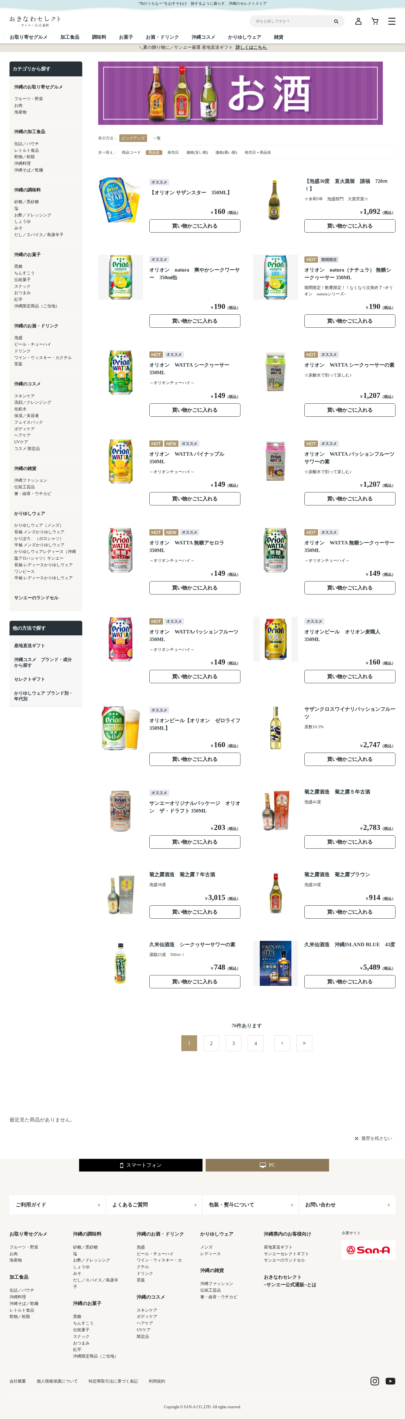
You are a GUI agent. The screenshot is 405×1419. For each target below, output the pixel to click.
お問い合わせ (320, 1204)
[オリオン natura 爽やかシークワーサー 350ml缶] (120, 277)
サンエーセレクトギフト (286, 1253)
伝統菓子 (81, 1329)
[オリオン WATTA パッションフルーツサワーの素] (275, 461)
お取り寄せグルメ (28, 1233)
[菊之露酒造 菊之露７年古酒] (120, 893)
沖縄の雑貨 (212, 1270)
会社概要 (17, 1381)
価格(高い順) (226, 152)
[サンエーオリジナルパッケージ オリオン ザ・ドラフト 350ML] (120, 810)
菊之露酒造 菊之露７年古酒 (182, 874)
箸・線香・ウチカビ (218, 1296)
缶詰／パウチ (21, 1290)
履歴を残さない (376, 1138)
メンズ (206, 1247)
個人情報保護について (57, 1381)
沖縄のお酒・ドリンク (160, 1233)
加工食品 (18, 1277)
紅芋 (77, 1349)
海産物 (15, 1260)
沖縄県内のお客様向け (287, 1233)
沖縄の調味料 (87, 1233)
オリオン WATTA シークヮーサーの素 (349, 365)
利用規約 (157, 1381)
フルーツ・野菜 (23, 1247)
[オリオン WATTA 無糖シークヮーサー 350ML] (275, 550)
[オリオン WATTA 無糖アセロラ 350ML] (120, 550)
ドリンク (145, 1273)
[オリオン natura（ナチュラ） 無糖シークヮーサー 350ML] (275, 277)
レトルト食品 (21, 1310)
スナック (81, 1336)
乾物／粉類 (19, 1316)
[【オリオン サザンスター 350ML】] (120, 199)
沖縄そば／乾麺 (23, 1303)
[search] (339, 21)
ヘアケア (145, 1323)
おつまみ (81, 1343)
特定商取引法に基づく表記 (113, 1381)
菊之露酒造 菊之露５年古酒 (337, 791)
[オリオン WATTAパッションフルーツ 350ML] (120, 639)
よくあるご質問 (130, 1204)
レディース (210, 1253)
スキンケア (147, 1310)
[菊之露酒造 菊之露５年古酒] (275, 810)
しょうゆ (81, 1266)
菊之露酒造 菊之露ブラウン (337, 874)
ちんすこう (83, 1323)
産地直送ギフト (278, 1247)
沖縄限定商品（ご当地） (95, 1356)
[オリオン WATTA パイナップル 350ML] (120, 461)
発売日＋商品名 (258, 152)
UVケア (144, 1329)
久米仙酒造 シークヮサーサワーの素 (192, 944)
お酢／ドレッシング (91, 1260)
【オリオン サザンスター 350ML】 (190, 192)
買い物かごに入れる (195, 225)
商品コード (131, 152)
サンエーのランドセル (284, 1260)
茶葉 (141, 1280)
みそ (77, 1273)
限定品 (143, 1336)
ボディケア (147, 1316)
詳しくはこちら (252, 47)
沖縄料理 (17, 1296)
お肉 (13, 1253)
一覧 (157, 138)
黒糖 (77, 1316)
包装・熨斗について (231, 1204)
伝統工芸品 (210, 1290)
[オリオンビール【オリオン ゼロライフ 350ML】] (120, 727)
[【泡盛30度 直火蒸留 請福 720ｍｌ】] (275, 199)
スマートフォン (144, 1165)
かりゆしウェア (217, 1233)
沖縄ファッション (216, 1283)
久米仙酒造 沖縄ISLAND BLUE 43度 (349, 944)
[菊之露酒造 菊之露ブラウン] (275, 893)
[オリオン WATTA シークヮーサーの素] (275, 372)
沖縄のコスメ (151, 1297)
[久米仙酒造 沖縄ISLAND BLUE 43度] (275, 963)
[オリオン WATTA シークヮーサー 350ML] (120, 372)
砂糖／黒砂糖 (85, 1247)
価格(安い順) (197, 152)
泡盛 (141, 1247)
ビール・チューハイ (155, 1253)
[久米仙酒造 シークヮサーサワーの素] (120, 963)
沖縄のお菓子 (87, 1303)
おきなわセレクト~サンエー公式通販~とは (290, 1281)
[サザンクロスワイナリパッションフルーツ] (275, 727)
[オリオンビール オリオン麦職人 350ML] (275, 639)
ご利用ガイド (31, 1204)
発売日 (173, 152)
